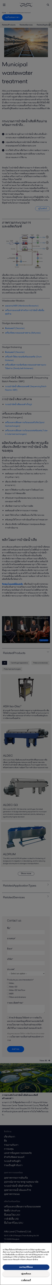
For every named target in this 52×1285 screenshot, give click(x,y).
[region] (26, 1264)
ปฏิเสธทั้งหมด (26, 1274)
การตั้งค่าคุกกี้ (26, 1280)
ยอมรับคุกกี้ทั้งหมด (26, 1267)
